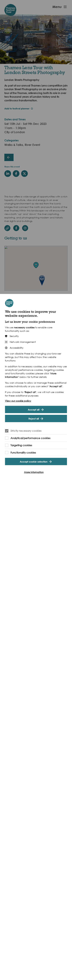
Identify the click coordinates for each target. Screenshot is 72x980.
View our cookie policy (18, 400)
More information (34, 472)
